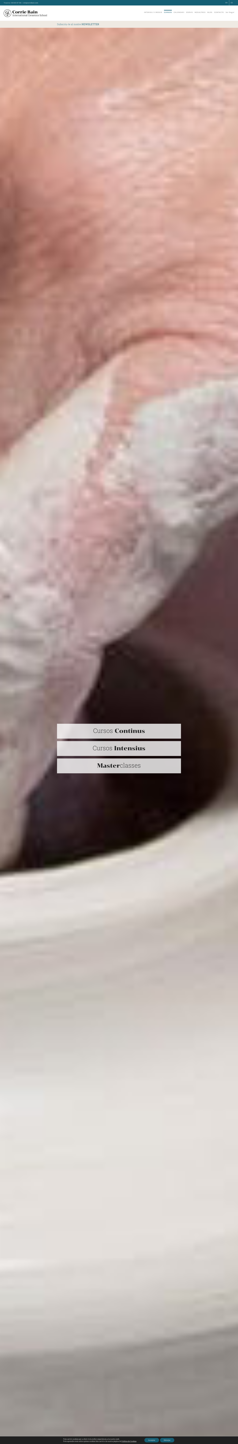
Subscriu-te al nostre (78, 24)
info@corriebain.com (30, 3)
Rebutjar (167, 1440)
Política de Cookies (128, 1441)
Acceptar (151, 1440)
